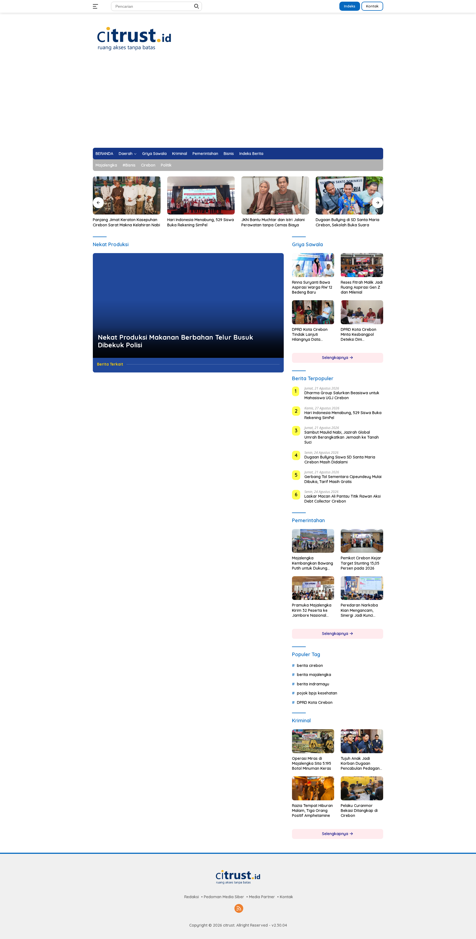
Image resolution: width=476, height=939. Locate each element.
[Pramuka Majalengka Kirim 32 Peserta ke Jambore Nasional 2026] (313, 588)
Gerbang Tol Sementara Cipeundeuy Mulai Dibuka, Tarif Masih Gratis (343, 479)
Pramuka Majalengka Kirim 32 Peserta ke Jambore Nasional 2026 (311, 610)
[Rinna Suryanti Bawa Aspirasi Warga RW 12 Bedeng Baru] (313, 265)
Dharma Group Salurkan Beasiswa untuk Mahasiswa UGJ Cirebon (341, 395)
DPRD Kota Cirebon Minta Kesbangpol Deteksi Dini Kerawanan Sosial (358, 334)
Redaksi (191, 896)
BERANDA (104, 153)
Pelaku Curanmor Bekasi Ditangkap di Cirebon (359, 810)
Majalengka (106, 165)
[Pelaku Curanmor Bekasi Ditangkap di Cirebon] (362, 788)
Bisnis (229, 153)
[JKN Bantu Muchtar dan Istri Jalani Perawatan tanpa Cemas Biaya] (275, 195)
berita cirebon (310, 665)
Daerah (125, 153)
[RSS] (238, 909)
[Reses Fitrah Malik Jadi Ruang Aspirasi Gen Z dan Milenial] (362, 265)
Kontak (372, 6)
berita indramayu (313, 684)
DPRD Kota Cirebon (314, 702)
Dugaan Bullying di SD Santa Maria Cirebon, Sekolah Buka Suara (347, 222)
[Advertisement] (238, 106)
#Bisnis (129, 165)
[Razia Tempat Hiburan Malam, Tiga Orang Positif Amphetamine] (313, 788)
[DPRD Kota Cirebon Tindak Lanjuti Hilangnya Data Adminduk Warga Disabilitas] (313, 312)
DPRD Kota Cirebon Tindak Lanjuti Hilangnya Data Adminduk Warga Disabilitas (310, 334)
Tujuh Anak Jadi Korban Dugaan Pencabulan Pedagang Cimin (361, 763)
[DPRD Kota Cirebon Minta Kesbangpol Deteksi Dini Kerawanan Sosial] (362, 312)
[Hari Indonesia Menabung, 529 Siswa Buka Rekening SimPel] (201, 195)
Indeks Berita (251, 153)
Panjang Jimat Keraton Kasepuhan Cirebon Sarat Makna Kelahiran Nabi (126, 222)
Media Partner (262, 896)
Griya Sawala (154, 153)
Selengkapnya (335, 357)
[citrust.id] (134, 38)
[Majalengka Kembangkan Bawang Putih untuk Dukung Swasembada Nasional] (313, 541)
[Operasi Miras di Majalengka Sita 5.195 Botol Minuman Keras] (313, 741)
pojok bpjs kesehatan (317, 693)
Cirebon (148, 165)
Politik (166, 165)
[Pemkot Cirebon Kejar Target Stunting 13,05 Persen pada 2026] (362, 541)
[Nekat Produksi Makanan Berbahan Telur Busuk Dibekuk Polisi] (188, 305)
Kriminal (179, 153)
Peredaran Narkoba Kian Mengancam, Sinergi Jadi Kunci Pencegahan (359, 610)
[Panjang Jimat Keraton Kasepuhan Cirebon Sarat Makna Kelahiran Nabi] (127, 195)
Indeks (349, 6)
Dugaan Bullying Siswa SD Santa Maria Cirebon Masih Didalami (339, 460)
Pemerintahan (205, 153)
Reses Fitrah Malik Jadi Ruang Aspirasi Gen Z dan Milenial (362, 287)
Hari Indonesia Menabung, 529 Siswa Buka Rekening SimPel (200, 222)
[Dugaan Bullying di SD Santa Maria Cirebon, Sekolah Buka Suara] (349, 195)
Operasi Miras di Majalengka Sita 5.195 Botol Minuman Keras (311, 763)
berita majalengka (314, 674)
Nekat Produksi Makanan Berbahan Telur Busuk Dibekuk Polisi (175, 341)
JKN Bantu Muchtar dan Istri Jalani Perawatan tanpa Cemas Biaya (273, 222)
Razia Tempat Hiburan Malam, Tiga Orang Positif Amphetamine (312, 810)
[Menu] (96, 6)
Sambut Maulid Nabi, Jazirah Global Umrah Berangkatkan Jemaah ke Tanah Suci (341, 437)
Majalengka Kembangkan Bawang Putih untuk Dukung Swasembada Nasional (312, 563)
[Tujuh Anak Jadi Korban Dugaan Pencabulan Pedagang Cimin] (362, 741)
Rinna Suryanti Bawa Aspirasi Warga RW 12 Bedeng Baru (312, 287)
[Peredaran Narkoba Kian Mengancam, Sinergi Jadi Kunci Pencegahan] (362, 588)
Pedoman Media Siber (224, 896)
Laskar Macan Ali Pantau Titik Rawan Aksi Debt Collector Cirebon (342, 499)
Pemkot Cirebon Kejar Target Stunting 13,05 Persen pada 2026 (361, 563)
